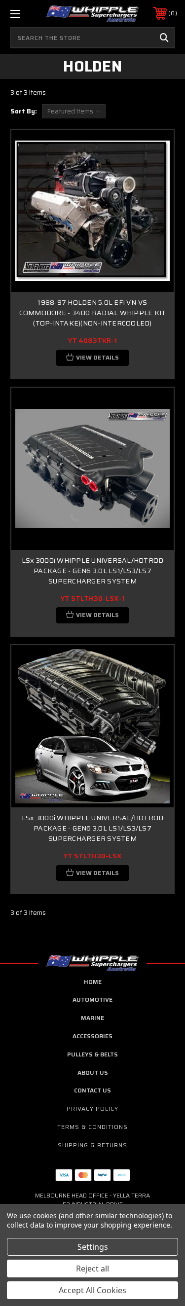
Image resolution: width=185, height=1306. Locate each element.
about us (92, 1072)
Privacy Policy (92, 1108)
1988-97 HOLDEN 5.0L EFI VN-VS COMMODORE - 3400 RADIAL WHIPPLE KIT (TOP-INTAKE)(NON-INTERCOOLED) (92, 312)
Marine (92, 1017)
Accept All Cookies (92, 1290)
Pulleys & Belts (92, 1054)
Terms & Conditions (92, 1126)
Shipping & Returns (92, 1145)
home (93, 981)
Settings (92, 1246)
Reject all (92, 1268)
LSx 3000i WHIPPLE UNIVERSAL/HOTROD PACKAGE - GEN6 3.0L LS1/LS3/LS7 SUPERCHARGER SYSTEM (93, 570)
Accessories (92, 1036)
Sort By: (23, 111)
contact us (92, 1090)
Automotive (92, 999)
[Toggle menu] (26, 13)
